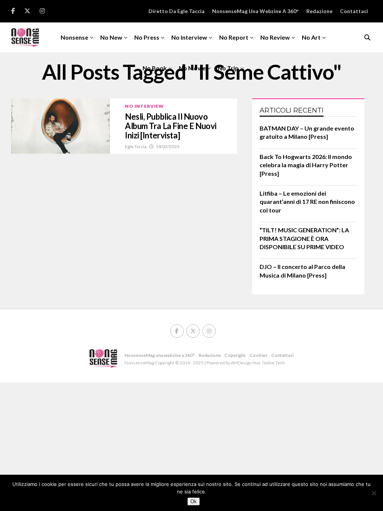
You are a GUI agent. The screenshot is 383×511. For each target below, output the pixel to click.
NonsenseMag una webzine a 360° (255, 11)
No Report (233, 37)
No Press (146, 37)
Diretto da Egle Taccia (176, 11)
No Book (155, 67)
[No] (373, 493)
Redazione (319, 11)
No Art (311, 37)
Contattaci (354, 11)
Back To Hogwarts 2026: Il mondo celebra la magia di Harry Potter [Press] (306, 165)
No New (111, 37)
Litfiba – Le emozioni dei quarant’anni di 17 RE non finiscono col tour (307, 202)
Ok (193, 501)
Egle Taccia (136, 146)
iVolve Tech (273, 362)
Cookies (258, 355)
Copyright (235, 355)
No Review (275, 37)
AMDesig (240, 362)
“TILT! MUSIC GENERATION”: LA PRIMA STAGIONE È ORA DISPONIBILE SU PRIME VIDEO (304, 238)
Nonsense (74, 37)
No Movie (192, 67)
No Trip (228, 67)
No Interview (189, 37)
